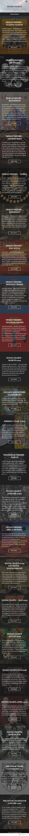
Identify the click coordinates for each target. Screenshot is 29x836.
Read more (12, 48)
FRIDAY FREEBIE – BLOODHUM (14, 99)
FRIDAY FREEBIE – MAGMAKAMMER (14, 321)
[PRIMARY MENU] (26, 2)
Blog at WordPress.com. (14, 832)
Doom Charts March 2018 (14, 733)
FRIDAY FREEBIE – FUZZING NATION (14, 23)
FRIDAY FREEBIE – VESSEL (14, 174)
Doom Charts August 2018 (14, 635)
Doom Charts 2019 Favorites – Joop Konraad (14, 566)
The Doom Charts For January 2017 (14, 802)
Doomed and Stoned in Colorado (15, 393)
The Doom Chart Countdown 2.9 (15, 767)
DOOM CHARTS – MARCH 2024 (14, 359)
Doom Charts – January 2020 (14, 492)
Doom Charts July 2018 (14, 670)
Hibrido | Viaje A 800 (14, 421)
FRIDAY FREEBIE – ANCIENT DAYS (14, 137)
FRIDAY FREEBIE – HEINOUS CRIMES (14, 283)
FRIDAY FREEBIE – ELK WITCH (14, 247)
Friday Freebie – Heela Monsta (14, 528)
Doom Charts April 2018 (14, 702)
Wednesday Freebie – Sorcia (14, 456)
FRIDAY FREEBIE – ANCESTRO (14, 61)
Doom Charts (14, 6)
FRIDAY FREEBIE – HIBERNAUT (14, 211)
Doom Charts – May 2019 (14, 600)
